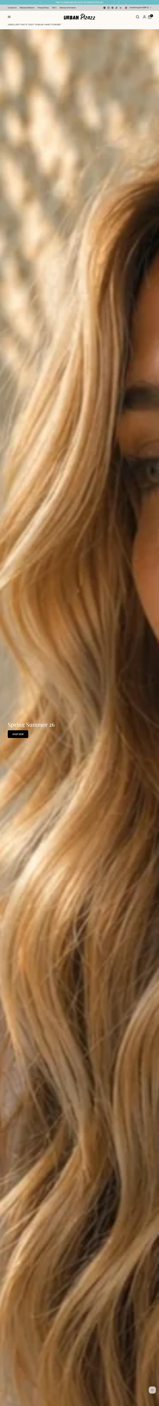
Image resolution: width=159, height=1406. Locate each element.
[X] (104, 8)
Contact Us (12, 8)
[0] (149, 17)
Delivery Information (68, 8)
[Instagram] (109, 8)
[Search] (137, 17)
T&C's (54, 8)
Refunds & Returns (27, 8)
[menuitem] (13, 7)
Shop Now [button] (18, 734)
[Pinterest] (113, 8)
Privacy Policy (43, 8)
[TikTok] (117, 8)
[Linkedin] (121, 8)
